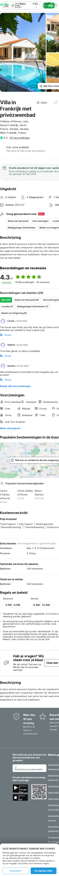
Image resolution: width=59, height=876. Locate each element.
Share (44, 102)
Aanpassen (15, 870)
